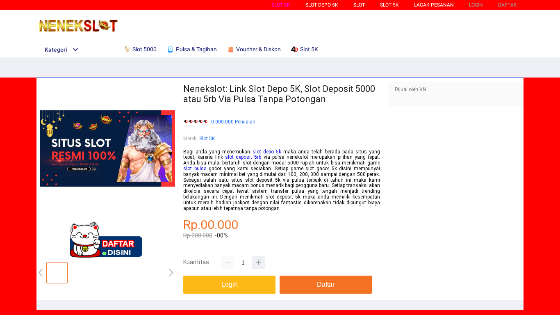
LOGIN (476, 5)
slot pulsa (195, 168)
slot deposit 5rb (243, 157)
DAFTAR (507, 5)
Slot (359, 5)
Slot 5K (280, 5)
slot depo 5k (267, 152)
